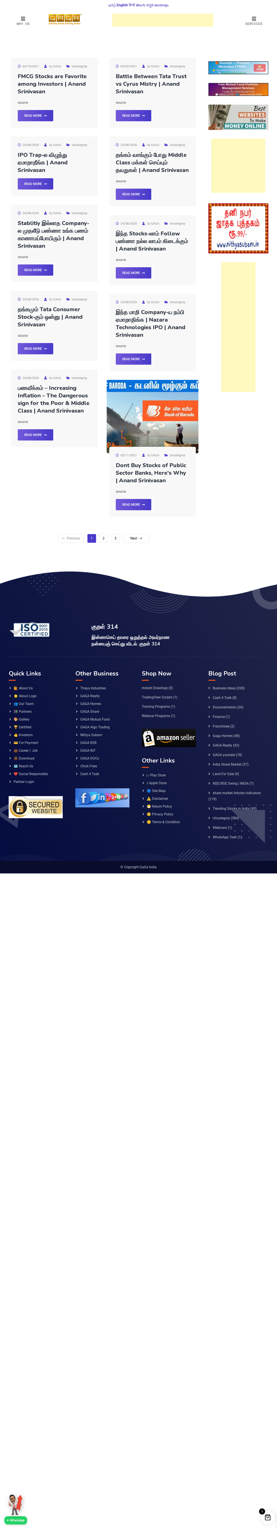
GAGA (57, 66)
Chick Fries (88, 766)
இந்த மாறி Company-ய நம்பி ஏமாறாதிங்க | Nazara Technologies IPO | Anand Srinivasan (150, 323)
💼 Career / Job (26, 750)
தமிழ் (112, 5)
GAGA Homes (90, 704)
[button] (23, 19)
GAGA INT (88, 750)
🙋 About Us (23, 688)
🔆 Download (24, 758)
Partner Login (24, 782)
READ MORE (33, 116)
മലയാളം (161, 5)
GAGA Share (89, 711)
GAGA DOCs (89, 758)
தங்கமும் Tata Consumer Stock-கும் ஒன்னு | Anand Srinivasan (50, 317)
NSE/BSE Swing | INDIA (231, 783)
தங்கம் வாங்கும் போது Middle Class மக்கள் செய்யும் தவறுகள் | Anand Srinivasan (152, 162)
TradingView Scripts (157, 697)
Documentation (224, 707)
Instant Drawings (155, 688)
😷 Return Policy (159, 806)
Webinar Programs (156, 716)
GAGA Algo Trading (95, 727)
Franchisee (221, 726)
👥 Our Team (24, 704)
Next (133, 538)
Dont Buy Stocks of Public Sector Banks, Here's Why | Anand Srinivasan (151, 473)
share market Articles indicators (237, 793)
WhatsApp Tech (225, 837)
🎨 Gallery (21, 719)
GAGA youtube (224, 755)
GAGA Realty (90, 696)
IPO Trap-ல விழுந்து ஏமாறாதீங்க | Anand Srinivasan (43, 162)
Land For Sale (223, 774)
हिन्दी (132, 5)
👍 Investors (23, 735)
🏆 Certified (22, 727)
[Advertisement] (162, 20)
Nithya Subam (91, 735)
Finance (219, 717)
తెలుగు (140, 5)
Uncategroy (79, 66)
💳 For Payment (26, 743)
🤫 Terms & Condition (163, 822)
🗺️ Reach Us (23, 766)
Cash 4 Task (89, 774)
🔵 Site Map (156, 791)
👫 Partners (23, 711)
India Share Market (227, 764)
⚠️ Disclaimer (157, 799)
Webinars (220, 828)
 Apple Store (157, 783)
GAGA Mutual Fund (95, 719)
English (122, 5)
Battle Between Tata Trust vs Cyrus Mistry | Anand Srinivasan (151, 84)
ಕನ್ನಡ (149, 5)
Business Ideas (224, 688)
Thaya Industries (93, 688)
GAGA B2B (88, 743)
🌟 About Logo (25, 696)
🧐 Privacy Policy (160, 814)
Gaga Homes (223, 736)
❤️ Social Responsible (31, 774)
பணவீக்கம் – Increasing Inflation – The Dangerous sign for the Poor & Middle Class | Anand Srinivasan (53, 399)
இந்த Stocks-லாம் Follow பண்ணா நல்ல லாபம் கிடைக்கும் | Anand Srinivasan (152, 241)
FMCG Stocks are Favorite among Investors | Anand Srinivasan (52, 84)
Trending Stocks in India (231, 809)
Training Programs (156, 707)
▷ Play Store (156, 775)
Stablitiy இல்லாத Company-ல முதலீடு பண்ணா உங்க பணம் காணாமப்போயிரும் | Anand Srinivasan (53, 234)
